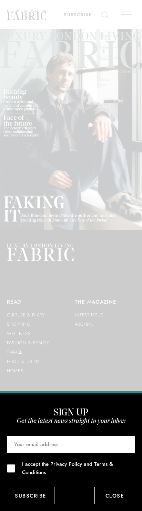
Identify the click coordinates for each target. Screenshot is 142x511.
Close (114, 496)
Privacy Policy (66, 464)
